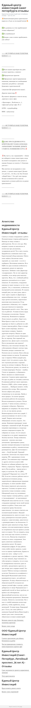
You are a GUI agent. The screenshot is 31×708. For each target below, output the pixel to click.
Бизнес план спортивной (10, 692)
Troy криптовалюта (8, 676)
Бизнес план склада (8, 626)
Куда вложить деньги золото (11, 688)
